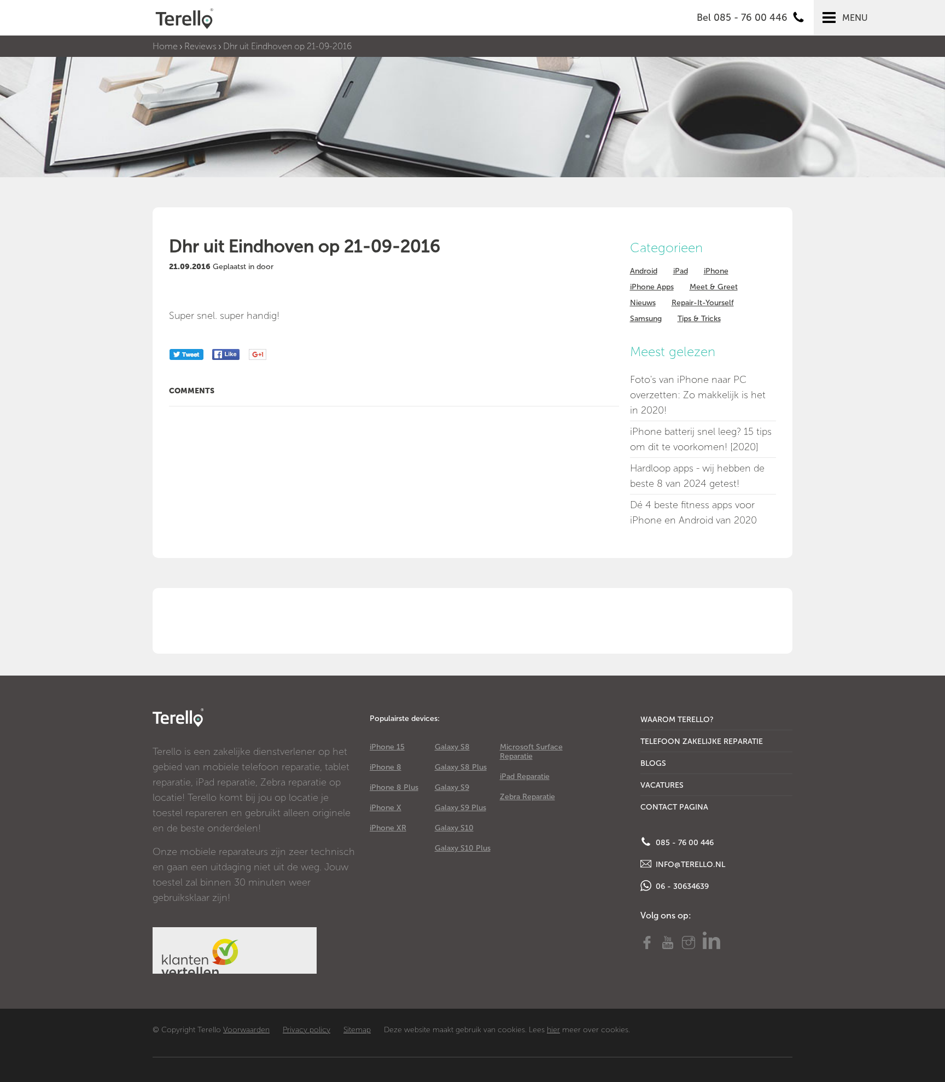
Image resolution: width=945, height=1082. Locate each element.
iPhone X (385, 807)
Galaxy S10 (454, 828)
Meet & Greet (714, 287)
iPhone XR (388, 828)
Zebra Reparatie (527, 796)
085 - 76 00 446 (684, 842)
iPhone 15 (387, 747)
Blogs (653, 763)
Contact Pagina (674, 807)
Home (165, 46)
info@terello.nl (689, 864)
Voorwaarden (246, 1029)
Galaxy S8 (452, 747)
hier (553, 1029)
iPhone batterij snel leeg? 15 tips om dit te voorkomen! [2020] (701, 439)
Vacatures (662, 785)
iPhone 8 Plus (394, 787)
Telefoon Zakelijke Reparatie (701, 741)
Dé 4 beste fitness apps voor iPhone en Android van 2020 (693, 512)
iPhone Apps (652, 287)
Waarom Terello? (677, 719)
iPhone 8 (385, 767)
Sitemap (357, 1029)
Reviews (200, 46)
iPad (680, 271)
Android (643, 271)
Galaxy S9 (452, 787)
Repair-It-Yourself (703, 302)
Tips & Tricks (699, 318)
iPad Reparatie (525, 776)
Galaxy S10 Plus (463, 848)
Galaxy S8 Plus (461, 767)
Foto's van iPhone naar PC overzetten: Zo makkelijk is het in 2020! (698, 395)
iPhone (716, 271)
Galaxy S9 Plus (460, 807)
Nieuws (643, 302)
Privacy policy (306, 1029)
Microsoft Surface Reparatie (531, 751)
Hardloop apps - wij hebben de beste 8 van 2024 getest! (697, 476)
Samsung (646, 318)
